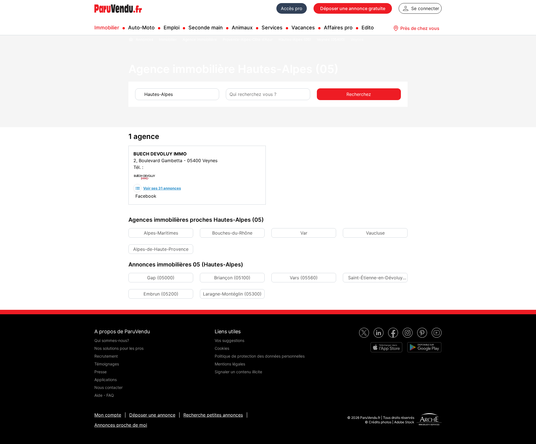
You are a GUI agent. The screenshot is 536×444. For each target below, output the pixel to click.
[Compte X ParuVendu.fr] (364, 333)
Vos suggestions (229, 340)
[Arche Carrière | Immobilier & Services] (429, 420)
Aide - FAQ (104, 395)
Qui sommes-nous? (111, 340)
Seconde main (205, 27)
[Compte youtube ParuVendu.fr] (437, 333)
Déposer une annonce (152, 415)
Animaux (242, 27)
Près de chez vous (419, 28)
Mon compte (107, 415)
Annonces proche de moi (120, 425)
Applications (105, 379)
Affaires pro (338, 27)
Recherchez (358, 94)
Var (303, 233)
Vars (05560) (304, 277)
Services (272, 27)
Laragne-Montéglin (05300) (232, 294)
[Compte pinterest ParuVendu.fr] (422, 333)
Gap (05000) (160, 277)
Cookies (222, 348)
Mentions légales (230, 364)
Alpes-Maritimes (161, 233)
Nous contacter (108, 387)
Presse (100, 371)
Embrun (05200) (160, 294)
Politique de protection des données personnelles (260, 356)
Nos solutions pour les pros (118, 348)
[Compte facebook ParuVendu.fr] (393, 333)
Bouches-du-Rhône (232, 233)
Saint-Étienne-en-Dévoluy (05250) (375, 278)
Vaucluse (375, 233)
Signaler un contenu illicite (238, 371)
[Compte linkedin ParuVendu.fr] (379, 333)
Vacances (303, 27)
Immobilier (106, 27)
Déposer (352, 8)
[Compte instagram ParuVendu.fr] (408, 333)
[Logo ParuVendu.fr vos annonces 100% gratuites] (118, 15)
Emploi (172, 27)
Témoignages (106, 364)
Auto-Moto (141, 27)
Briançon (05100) (232, 277)
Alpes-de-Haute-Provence (160, 249)
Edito (368, 27)
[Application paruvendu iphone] (386, 347)
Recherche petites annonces (213, 415)
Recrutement (106, 356)
